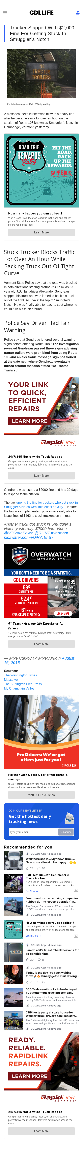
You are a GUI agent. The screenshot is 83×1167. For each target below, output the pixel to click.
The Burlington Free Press (23, 684)
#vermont (59, 533)
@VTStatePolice (18, 533)
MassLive (11, 679)
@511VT (42, 533)
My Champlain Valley (19, 688)
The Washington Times (20, 675)
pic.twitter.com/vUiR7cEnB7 (28, 537)
